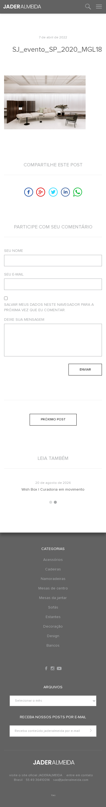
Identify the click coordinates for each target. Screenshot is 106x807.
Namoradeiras (53, 579)
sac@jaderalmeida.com (70, 780)
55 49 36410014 (38, 780)
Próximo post (53, 419)
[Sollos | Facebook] (46, 668)
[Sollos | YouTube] (59, 668)
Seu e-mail (14, 274)
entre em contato (79, 775)
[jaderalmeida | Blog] (22, 7)
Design (53, 636)
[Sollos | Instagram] (53, 668)
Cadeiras (53, 569)
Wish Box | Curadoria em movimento (53, 489)
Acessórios (53, 560)
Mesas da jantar (53, 598)
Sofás (53, 607)
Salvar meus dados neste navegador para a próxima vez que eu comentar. (49, 307)
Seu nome (13, 251)
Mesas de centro (53, 588)
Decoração (53, 626)
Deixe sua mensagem (24, 320)
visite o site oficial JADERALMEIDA (35, 775)
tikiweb (53, 795)
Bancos (53, 645)
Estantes (53, 617)
